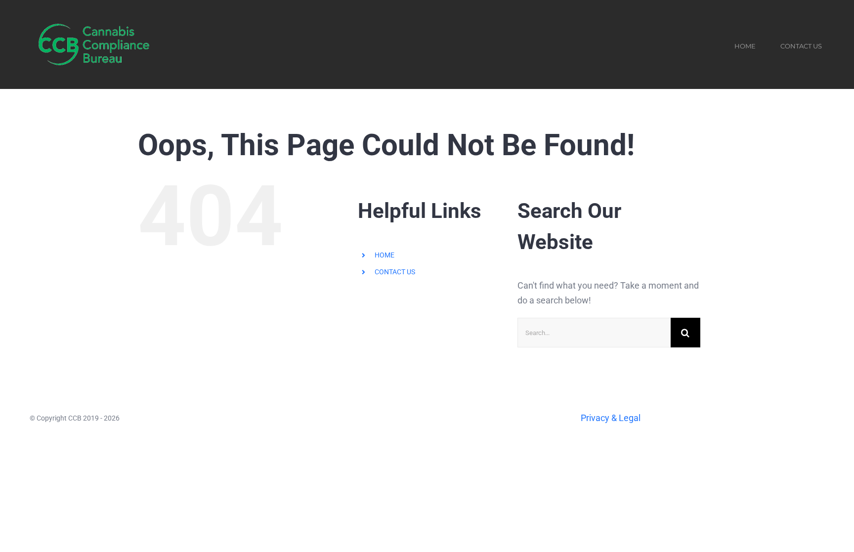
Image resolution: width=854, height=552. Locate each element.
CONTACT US (395, 272)
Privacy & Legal (610, 418)
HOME (384, 255)
